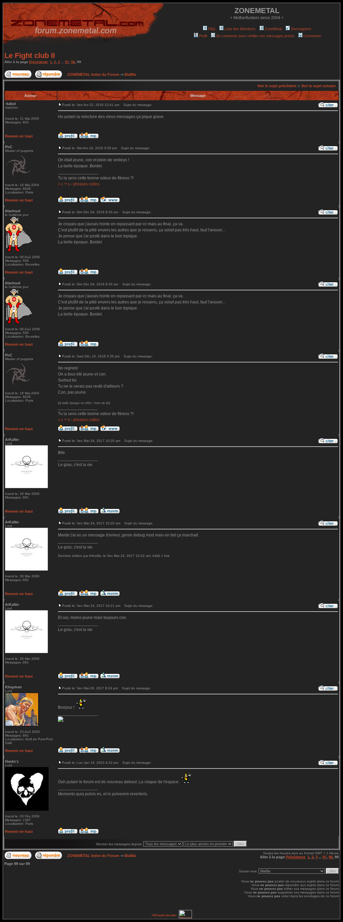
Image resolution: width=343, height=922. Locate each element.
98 (73, 62)
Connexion (312, 36)
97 (67, 62)
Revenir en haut (19, 136)
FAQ (211, 29)
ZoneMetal (273, 29)
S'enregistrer (301, 29)
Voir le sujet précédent (276, 86)
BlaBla (130, 74)
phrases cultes (86, 184)
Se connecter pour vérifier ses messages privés (255, 36)
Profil (203, 36)
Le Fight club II (29, 55)
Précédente (38, 62)
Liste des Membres (240, 29)
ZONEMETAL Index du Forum (93, 74)
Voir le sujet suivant (318, 86)
